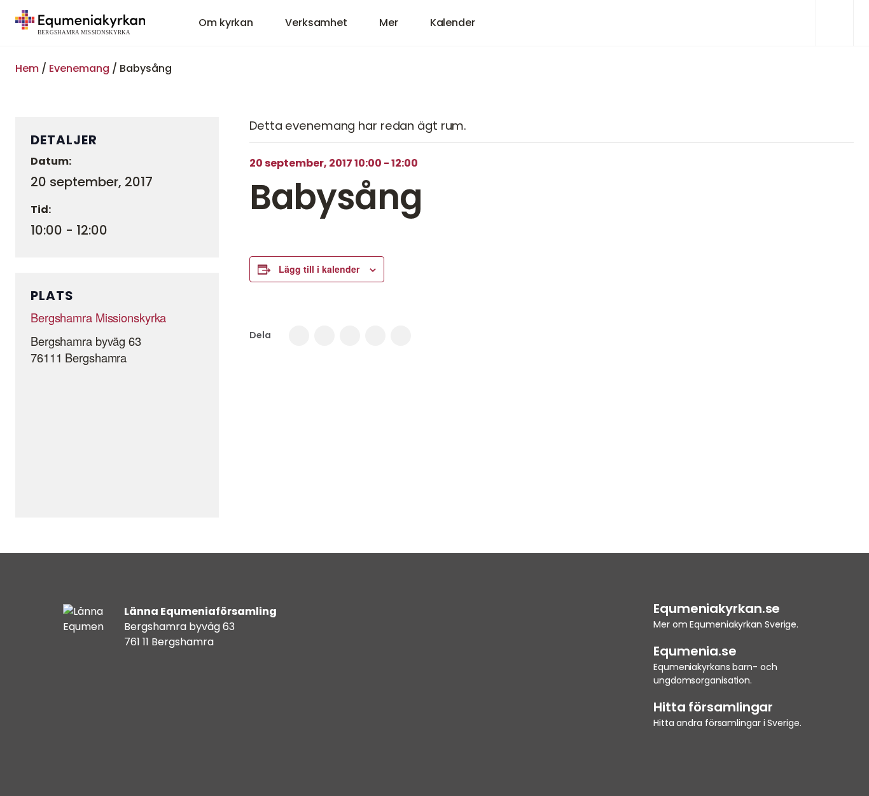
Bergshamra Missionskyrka (98, 317)
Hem (27, 68)
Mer (388, 22)
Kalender (452, 22)
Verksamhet (316, 22)
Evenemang (79, 68)
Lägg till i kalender (319, 269)
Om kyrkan (225, 22)
